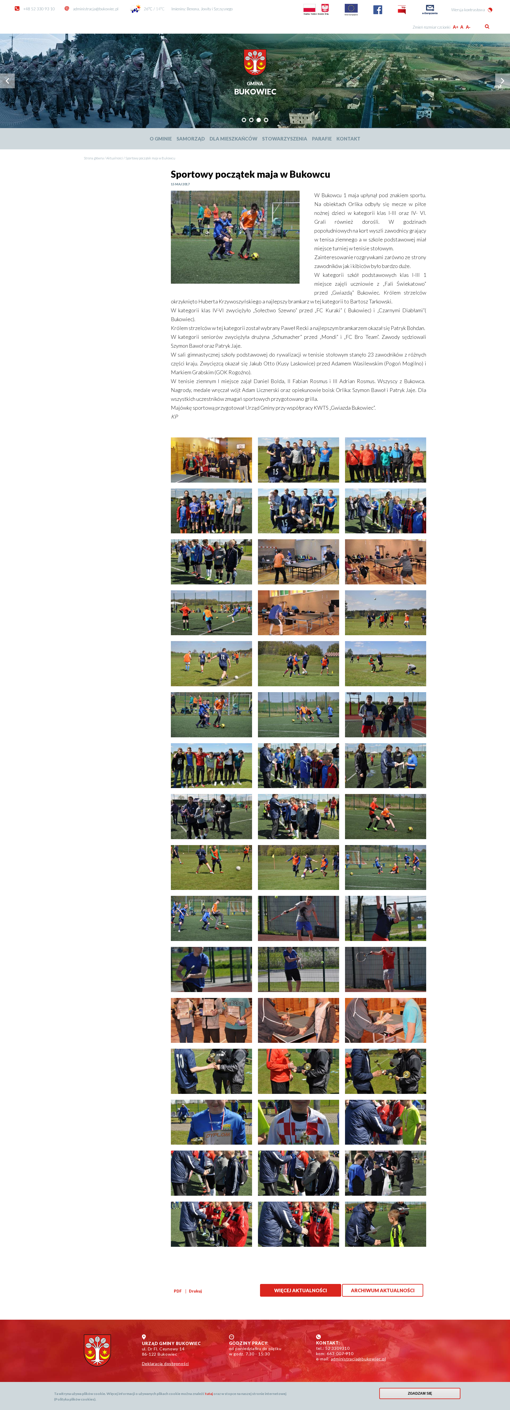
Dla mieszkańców (233, 138)
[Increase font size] (455, 27)
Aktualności (114, 158)
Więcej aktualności (300, 1290)
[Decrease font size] (468, 27)
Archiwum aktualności (383, 1290)
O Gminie (161, 138)
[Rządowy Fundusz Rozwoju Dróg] (316, 14)
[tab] (244, 120)
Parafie (322, 138)
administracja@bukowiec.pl (95, 8)
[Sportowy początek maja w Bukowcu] (235, 238)
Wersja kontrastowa (468, 9)
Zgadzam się (420, 1393)
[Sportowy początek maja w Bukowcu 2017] (211, 460)
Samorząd (190, 138)
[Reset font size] (462, 27)
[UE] (351, 14)
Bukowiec (255, 89)
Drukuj (195, 1291)
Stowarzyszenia (284, 138)
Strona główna (94, 158)
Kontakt (348, 138)
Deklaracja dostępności (165, 1363)
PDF (178, 1291)
